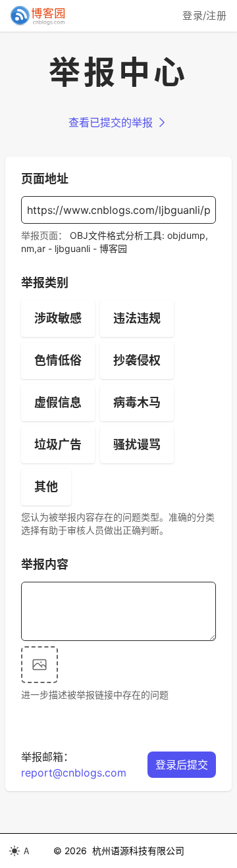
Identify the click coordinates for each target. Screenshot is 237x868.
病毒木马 (137, 402)
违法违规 (137, 318)
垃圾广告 (58, 444)
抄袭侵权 (137, 360)
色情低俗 (58, 360)
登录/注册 (204, 15)
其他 (46, 487)
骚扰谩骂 (137, 444)
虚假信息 (58, 402)
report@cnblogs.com (73, 772)
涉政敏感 (58, 318)
